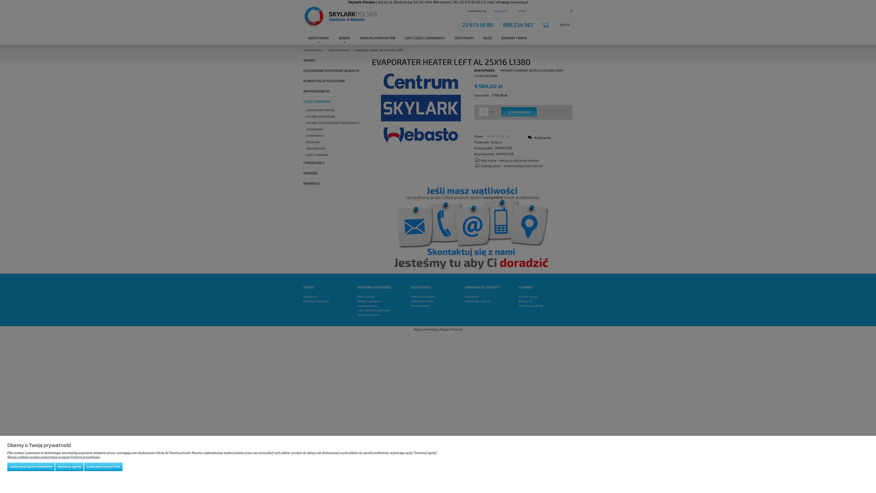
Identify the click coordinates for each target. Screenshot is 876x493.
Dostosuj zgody (69, 466)
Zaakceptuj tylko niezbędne (31, 466)
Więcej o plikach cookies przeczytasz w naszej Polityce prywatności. (53, 457)
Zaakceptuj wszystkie (103, 466)
